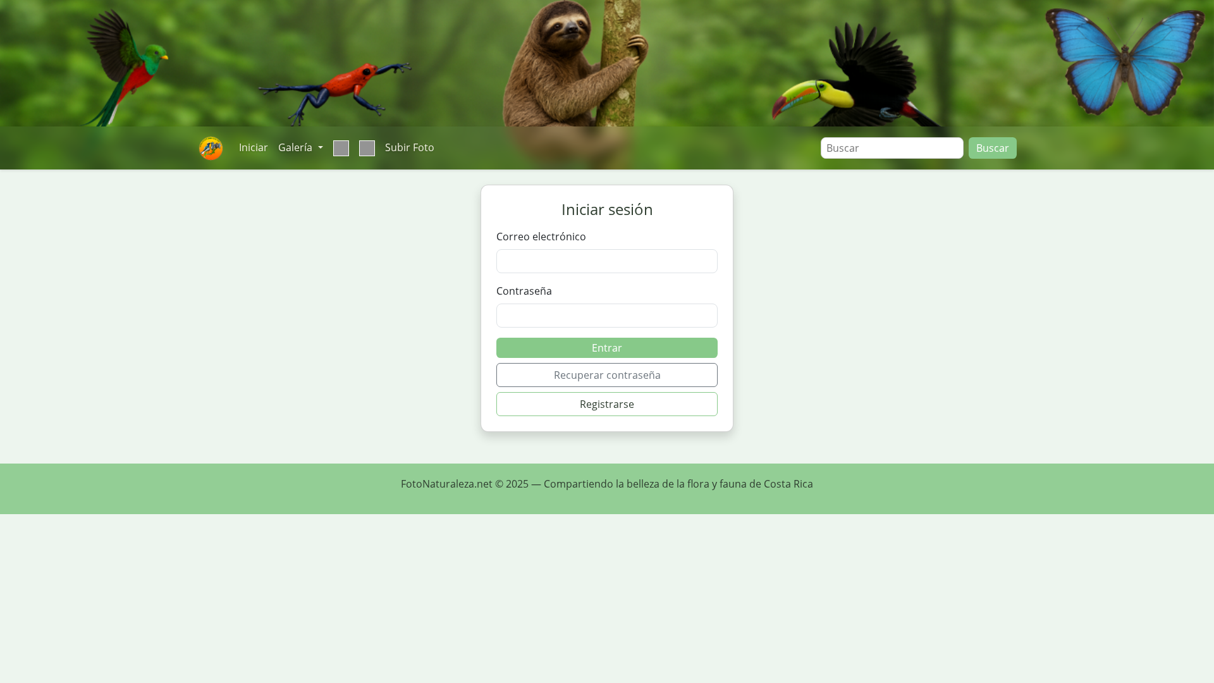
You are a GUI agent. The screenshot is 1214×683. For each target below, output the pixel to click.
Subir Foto (409, 147)
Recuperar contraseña (607, 375)
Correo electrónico (541, 236)
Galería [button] (296, 147)
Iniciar (253, 147)
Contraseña (524, 291)
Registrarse (607, 404)
